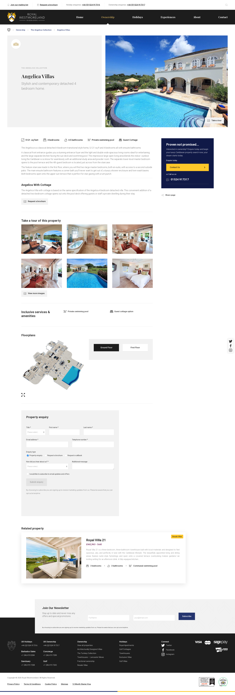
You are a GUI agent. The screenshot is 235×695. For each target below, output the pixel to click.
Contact (223, 17)
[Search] (226, 5)
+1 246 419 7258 (28, 665)
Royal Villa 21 (96, 540)
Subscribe (186, 616)
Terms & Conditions (32, 684)
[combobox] (35, 432)
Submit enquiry (36, 482)
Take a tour (216, 120)
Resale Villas (177, 537)
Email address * (32, 440)
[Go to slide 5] (60, 575)
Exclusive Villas (125, 657)
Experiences (168, 17)
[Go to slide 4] (57, 575)
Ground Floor (106, 347)
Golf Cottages (125, 649)
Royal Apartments (126, 645)
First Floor (135, 347)
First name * (54, 427)
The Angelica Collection (41, 30)
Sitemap (64, 684)
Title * (28, 427)
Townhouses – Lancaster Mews (90, 657)
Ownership (107, 17)
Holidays (137, 17)
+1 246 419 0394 (28, 655)
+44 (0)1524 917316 (91, 5)
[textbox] (35, 432)
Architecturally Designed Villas (89, 649)
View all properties (85, 645)
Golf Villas (123, 661)
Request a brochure (49, 5)
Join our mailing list (19, 5)
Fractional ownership (85, 661)
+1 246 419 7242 (50, 665)
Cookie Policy (51, 684)
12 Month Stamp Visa (81, 684)
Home (79, 17)
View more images (36, 293)
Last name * (88, 427)
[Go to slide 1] (47, 575)
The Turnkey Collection (86, 653)
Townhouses (124, 653)
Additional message (79, 462)
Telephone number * (80, 440)
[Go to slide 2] (52, 575)
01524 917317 (180, 179)
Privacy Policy (13, 684)
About (196, 17)
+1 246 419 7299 (50, 655)
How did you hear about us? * (37, 462)
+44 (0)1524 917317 (136, 5)
